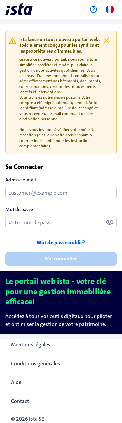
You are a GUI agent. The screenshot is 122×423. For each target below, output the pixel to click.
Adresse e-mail (20, 180)
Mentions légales (30, 344)
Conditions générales (35, 363)
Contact (20, 401)
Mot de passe (19, 209)
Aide (16, 382)
